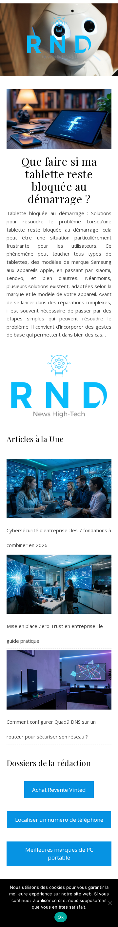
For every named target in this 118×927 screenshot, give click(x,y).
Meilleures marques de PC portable (59, 854)
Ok (61, 917)
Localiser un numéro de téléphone (59, 819)
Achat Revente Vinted (59, 789)
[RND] (59, 38)
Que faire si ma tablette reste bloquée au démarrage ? (59, 180)
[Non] (110, 903)
